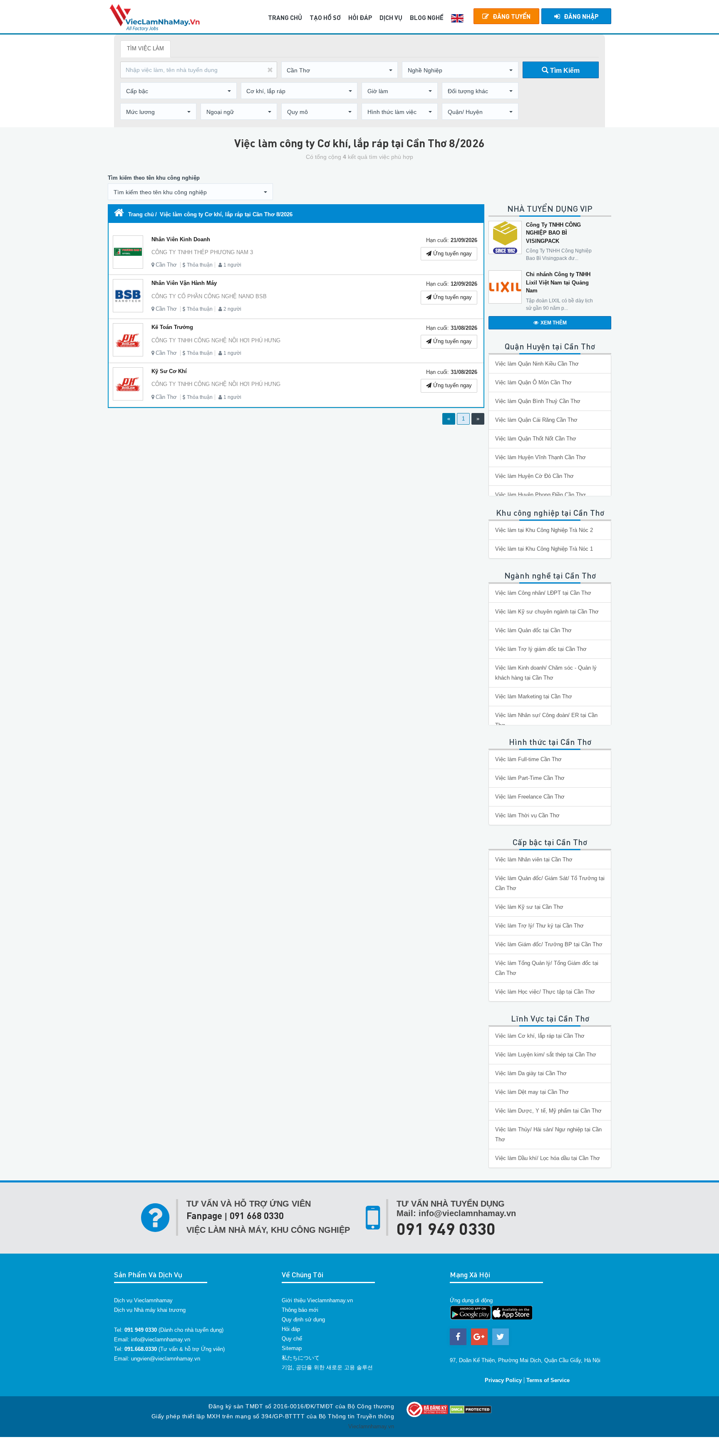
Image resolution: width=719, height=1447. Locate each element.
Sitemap (292, 1348)
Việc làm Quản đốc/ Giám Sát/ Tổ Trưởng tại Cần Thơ (550, 883)
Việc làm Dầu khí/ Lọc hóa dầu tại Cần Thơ (547, 1158)
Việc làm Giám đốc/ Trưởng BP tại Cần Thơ (548, 944)
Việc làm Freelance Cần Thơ (530, 797)
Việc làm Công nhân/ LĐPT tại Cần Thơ (543, 593)
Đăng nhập (581, 16)
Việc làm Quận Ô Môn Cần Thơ (533, 382)
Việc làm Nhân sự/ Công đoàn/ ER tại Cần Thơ (546, 720)
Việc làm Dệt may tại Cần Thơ (532, 1092)
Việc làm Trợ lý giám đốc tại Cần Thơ (541, 649)
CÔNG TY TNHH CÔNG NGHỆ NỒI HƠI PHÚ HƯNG (215, 340)
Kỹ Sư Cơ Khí (169, 371)
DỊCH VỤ (390, 17)
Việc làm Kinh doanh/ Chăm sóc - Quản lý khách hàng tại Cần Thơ (546, 673)
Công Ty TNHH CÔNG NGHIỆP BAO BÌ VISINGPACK (553, 233)
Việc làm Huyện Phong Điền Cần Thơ (540, 495)
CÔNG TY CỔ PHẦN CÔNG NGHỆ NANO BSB (209, 296)
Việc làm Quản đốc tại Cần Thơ (533, 630)
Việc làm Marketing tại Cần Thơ (533, 696)
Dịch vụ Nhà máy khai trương (150, 1310)
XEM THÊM (553, 323)
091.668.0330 (140, 1349)
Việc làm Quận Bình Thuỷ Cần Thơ (537, 401)
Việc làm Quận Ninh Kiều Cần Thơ (537, 364)
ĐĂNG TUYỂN (512, 16)
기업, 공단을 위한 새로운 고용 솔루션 (327, 1367)
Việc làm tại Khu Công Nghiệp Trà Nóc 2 (544, 530)
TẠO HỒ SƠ (325, 17)
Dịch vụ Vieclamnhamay (143, 1300)
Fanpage (204, 1215)
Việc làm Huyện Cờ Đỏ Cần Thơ (534, 476)
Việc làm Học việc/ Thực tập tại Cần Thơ (545, 992)
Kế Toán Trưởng (172, 327)
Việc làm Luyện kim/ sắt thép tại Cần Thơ (545, 1054)
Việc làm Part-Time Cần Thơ (530, 778)
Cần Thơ (166, 265)
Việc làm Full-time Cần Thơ (528, 759)
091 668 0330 (257, 1215)
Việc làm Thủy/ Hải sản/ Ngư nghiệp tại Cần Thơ (548, 1134)
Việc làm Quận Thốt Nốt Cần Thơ (535, 438)
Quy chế (292, 1339)
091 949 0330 (446, 1228)
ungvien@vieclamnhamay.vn (165, 1358)
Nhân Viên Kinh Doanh (180, 239)
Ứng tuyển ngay (451, 253)
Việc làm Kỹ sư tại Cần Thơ (529, 907)
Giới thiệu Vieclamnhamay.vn (317, 1300)
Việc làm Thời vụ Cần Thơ (527, 815)
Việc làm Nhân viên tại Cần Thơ (534, 859)
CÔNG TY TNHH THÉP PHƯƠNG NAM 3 (202, 252)
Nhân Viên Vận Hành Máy (184, 283)
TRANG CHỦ (285, 17)
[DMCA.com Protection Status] (470, 1409)
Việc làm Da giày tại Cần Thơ (531, 1073)
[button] (339, 70)
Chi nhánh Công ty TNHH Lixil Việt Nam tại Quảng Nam (558, 282)
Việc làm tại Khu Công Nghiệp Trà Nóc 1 (544, 549)
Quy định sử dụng (303, 1319)
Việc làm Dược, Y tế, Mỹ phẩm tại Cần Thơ (548, 1111)
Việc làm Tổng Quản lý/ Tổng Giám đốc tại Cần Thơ (546, 968)
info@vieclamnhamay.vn (160, 1339)
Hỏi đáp (291, 1329)
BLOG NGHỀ (427, 17)
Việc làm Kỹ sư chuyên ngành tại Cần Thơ (547, 611)
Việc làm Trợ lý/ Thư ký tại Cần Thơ (539, 926)
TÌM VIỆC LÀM (145, 48)
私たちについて (301, 1358)
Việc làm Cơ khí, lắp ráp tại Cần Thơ (540, 1036)
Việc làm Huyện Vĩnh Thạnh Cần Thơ (540, 457)
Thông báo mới (300, 1310)
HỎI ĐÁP (360, 17)
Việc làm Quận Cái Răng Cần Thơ (536, 420)
